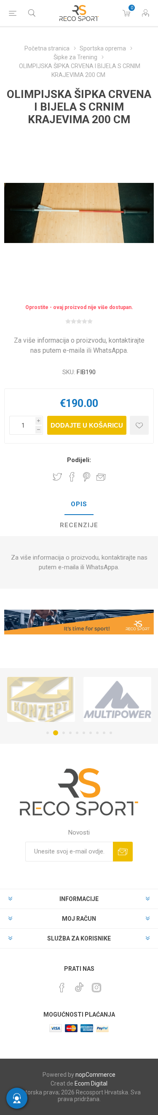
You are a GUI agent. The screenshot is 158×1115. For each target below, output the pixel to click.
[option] (41, 699)
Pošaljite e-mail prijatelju (101, 476)
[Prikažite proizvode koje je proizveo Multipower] (117, 699)
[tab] (79, 504)
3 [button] (63, 733)
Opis (79, 504)
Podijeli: (79, 460)
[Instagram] (96, 987)
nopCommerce (95, 1074)
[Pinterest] (62, 987)
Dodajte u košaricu (87, 425)
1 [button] (47, 733)
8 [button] (97, 733)
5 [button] (77, 733)
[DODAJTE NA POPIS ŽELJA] (139, 425)
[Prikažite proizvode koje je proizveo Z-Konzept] (41, 699)
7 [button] (90, 733)
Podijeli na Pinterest (86, 476)
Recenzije (79, 525)
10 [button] (111, 733)
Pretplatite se (123, 851)
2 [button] (55, 732)
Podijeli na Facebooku (72, 476)
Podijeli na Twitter (57, 476)
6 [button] (84, 733)
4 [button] (70, 733)
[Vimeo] (79, 985)
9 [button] (104, 733)
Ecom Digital (91, 1083)
